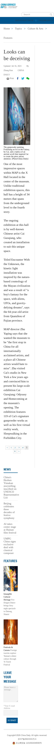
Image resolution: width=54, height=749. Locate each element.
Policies (22, 26)
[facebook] (17, 78)
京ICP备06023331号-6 (27, 739)
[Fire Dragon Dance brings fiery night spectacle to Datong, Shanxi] (11, 578)
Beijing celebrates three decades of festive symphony (9, 510)
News (38, 26)
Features (8, 37)
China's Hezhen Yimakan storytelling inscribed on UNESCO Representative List (11, 487)
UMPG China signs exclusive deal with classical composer (10, 546)
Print (12, 78)
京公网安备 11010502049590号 (29, 743)
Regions (41, 33)
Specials (9, 33)
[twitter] (22, 78)
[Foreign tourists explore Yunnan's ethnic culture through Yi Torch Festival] (11, 632)
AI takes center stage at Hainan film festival (10, 528)
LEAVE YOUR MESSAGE (10, 677)
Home (7, 26)
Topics (25, 33)
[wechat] (27, 78)
